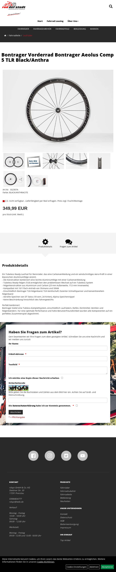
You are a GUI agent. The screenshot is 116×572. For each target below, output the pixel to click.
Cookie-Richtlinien (45, 561)
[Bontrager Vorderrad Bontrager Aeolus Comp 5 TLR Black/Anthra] (58, 111)
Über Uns (72, 21)
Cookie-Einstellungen (77, 567)
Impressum (65, 527)
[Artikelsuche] (110, 6)
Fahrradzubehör (42, 28)
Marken (94, 28)
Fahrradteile (62, 28)
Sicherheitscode (17, 383)
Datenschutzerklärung (24, 405)
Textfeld (13, 364)
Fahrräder (23, 28)
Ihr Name (13, 343)
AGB (62, 520)
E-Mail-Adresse (16, 354)
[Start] (5, 35)
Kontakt (63, 514)
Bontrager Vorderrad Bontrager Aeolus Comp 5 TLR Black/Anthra (57, 57)
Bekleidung (80, 28)
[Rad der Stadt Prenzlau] (13, 8)
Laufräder (27, 35)
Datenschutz (66, 517)
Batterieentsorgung (69, 524)
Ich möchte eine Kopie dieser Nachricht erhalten (34, 378)
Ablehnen (94, 567)
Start (40, 21)
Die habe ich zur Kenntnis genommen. (40, 405)
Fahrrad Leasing (55, 21)
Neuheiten (65, 501)
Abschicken (15, 412)
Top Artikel (65, 540)
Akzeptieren (107, 567)
